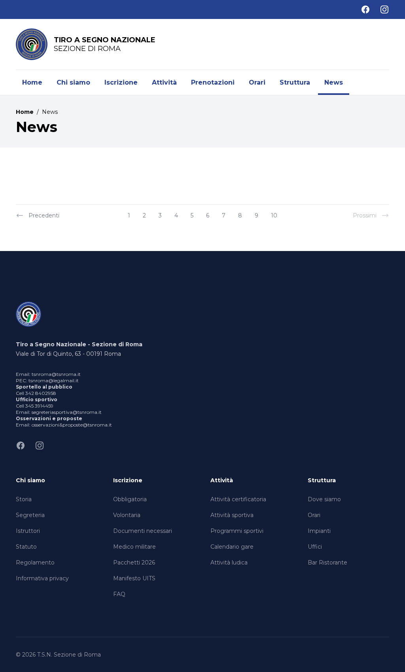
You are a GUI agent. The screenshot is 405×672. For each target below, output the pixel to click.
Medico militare (134, 546)
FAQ (119, 594)
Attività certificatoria (238, 499)
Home (32, 82)
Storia (24, 499)
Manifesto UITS (134, 578)
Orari (257, 82)
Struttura (295, 82)
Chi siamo (73, 82)
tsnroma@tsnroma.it (56, 374)
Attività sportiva (232, 515)
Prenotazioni (213, 82)
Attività (164, 82)
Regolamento (35, 562)
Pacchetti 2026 (134, 562)
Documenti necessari (142, 530)
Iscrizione (121, 82)
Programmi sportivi (236, 530)
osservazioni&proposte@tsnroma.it (72, 425)
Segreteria (30, 515)
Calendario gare (232, 546)
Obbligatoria (130, 499)
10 (274, 215)
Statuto (26, 546)
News (333, 82)
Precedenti (43, 215)
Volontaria (126, 515)
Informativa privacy (42, 578)
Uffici (315, 546)
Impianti (319, 530)
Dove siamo (324, 499)
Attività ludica (229, 562)
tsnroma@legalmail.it (53, 380)
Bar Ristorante (327, 562)
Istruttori (28, 530)
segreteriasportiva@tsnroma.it (67, 412)
